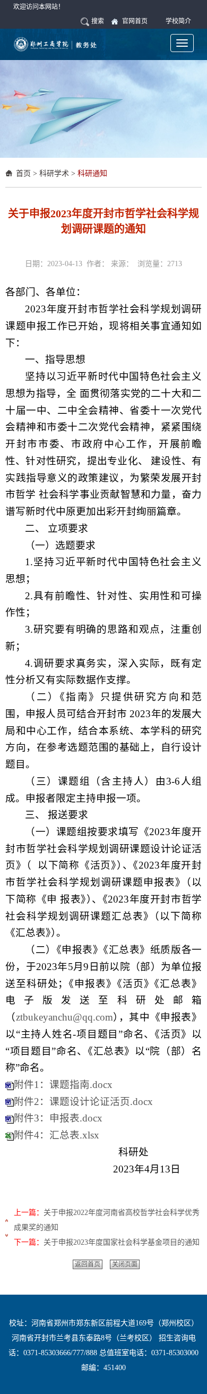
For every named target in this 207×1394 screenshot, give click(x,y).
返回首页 (87, 1264)
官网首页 (135, 21)
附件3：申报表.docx (58, 1118)
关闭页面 (124, 1264)
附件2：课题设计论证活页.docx (83, 1101)
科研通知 (92, 173)
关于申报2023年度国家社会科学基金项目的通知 (122, 1242)
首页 (23, 173)
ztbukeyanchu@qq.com (64, 1017)
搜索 (97, 21)
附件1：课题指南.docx (63, 1084)
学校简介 (178, 21)
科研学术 (54, 173)
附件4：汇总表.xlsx (56, 1135)
